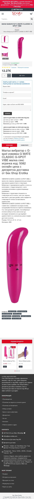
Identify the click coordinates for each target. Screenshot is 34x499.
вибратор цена (6, 318)
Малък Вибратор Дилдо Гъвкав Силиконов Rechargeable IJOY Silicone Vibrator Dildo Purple (25, 361)
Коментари (24, 145)
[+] (9, 75)
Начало (17, 30)
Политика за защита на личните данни (14, 140)
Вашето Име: (7, 86)
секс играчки (16, 316)
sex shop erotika (16, 318)
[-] (9, 76)
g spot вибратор (7, 316)
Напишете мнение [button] (23, 67)
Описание (9, 145)
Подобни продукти (17, 341)
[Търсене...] (32, 19)
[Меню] (2, 14)
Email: (5, 98)
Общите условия (18, 138)
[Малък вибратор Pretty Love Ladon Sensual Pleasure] (9, 353)
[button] (5, 37)
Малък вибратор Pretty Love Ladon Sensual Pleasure (9, 361)
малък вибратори (7, 313)
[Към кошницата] (31, 14)
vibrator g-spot (17, 313)
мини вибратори (22, 311)
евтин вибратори (25, 316)
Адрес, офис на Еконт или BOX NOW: (13, 104)
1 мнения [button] (13, 67)
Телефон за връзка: (8, 92)
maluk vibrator (12, 311)
